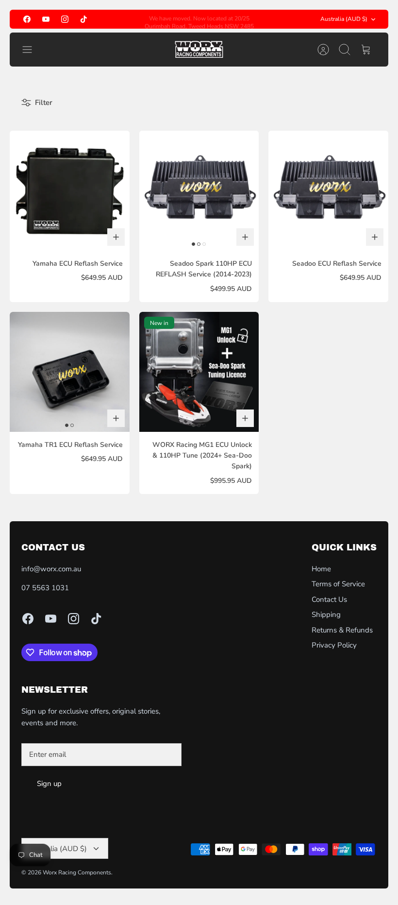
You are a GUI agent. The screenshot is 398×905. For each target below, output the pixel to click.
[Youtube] (45, 19)
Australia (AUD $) (343, 19)
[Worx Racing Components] (199, 49)
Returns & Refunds (342, 630)
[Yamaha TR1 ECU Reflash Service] (70, 372)
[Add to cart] (116, 237)
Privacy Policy (334, 645)
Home (321, 569)
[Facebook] (26, 19)
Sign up (49, 783)
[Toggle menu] (32, 49)
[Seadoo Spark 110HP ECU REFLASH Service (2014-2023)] (199, 191)
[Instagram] (64, 19)
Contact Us (329, 599)
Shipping (326, 614)
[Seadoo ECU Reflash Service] (328, 191)
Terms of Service (338, 584)
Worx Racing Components (77, 872)
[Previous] (136, 19)
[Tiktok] (83, 19)
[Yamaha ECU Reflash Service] (70, 191)
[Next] (261, 19)
